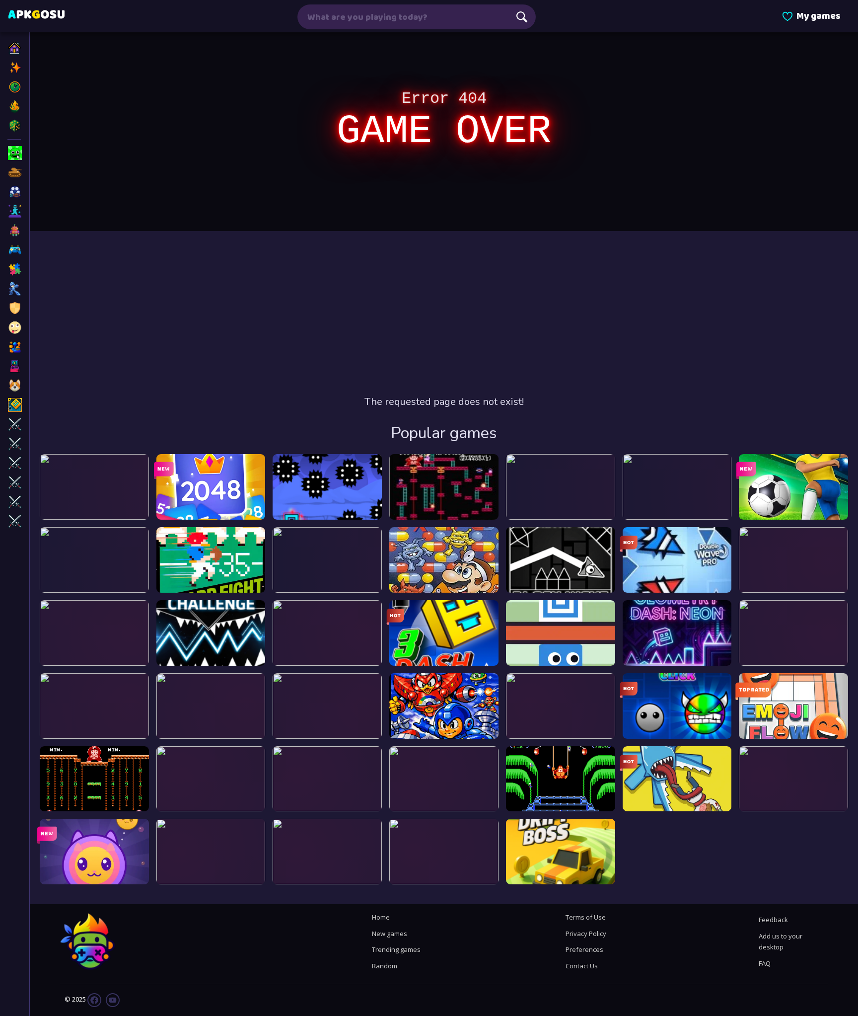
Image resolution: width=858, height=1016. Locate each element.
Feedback (773, 919)
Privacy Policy (586, 933)
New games (389, 933)
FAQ (765, 963)
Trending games (396, 949)
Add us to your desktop (780, 941)
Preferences (584, 949)
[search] (522, 17)
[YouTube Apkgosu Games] (112, 999)
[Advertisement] (444, 313)
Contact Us (582, 965)
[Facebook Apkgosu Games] (94, 999)
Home (381, 917)
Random (384, 965)
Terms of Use (586, 917)
